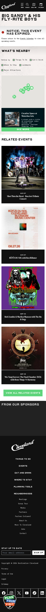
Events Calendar (27, 39)
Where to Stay (10, 65)
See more (23, 129)
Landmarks (26, 65)
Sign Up (38, 552)
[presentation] (12, 119)
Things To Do (21, 60)
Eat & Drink (37, 60)
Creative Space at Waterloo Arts (29, 114)
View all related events (23, 393)
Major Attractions (12, 70)
